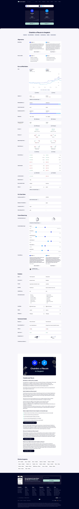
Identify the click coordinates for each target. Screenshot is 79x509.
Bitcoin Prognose (42, 488)
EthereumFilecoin (52, 466)
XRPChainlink (20, 461)
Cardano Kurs (27, 493)
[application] (45, 79)
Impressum (21, 500)
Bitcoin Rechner (56, 488)
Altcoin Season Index (57, 493)
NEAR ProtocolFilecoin (36, 466)
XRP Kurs (26, 491)
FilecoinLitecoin (21, 468)
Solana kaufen (49, 492)
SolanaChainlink (27, 461)
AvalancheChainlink (43, 461)
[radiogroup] (45, 90)
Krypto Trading (20, 492)
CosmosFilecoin (45, 466)
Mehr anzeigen (32, 263)
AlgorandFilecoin (28, 466)
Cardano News (34, 493)
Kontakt (18, 500)
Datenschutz (24, 500)
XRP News (33, 491)
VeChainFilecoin (21, 466)
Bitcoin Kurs (26, 488)
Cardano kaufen (49, 493)
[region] (45, 47)
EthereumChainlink (51, 461)
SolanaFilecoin (27, 468)
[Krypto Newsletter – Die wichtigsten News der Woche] (20, 481)
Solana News (34, 492)
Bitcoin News (34, 488)
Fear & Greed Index (56, 491)
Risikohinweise (28, 500)
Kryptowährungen (20, 488)
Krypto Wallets (20, 491)
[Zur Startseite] (21, 1)
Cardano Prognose (42, 493)
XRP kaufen (48, 491)
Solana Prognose (42, 492)
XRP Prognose (41, 491)
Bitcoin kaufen (49, 488)
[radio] (41, 90)
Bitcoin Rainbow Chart (57, 492)
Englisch (60, 497)
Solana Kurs (26, 492)
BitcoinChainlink (35, 461)
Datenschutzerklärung (51, 482)
